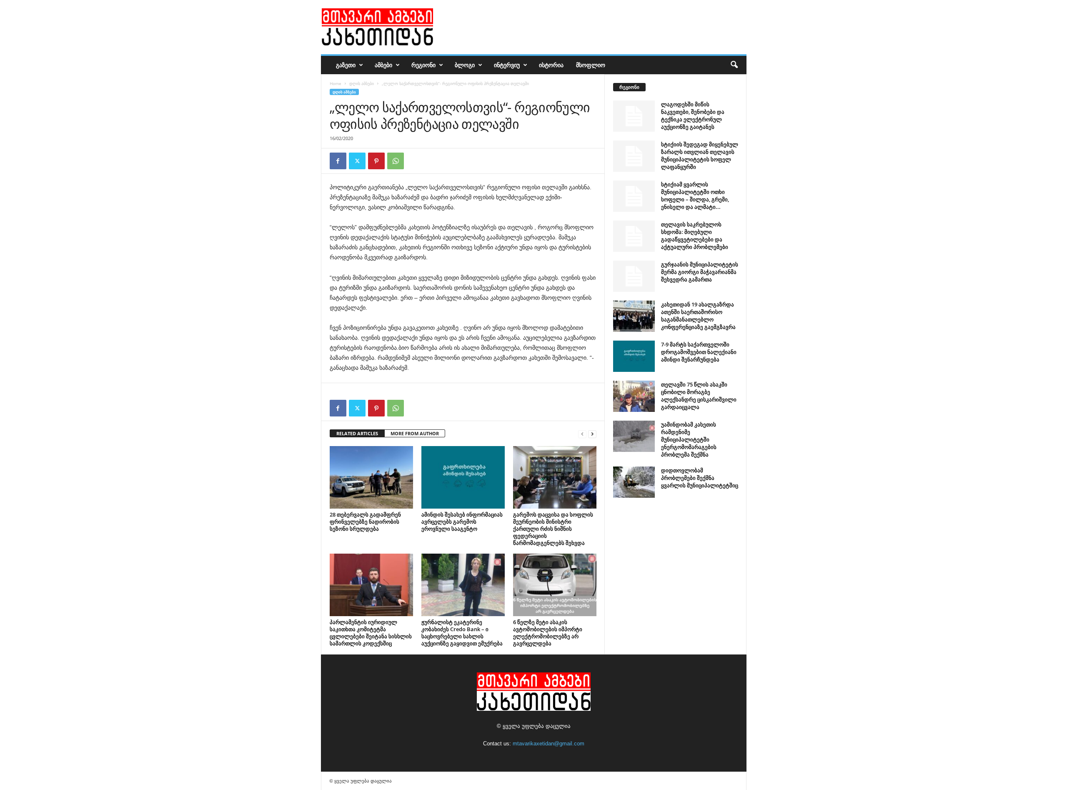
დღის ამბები (361, 83)
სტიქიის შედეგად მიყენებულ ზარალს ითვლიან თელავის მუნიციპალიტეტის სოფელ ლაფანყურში (699, 155)
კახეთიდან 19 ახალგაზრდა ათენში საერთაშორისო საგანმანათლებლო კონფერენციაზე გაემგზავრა (698, 316)
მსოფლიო (590, 65)
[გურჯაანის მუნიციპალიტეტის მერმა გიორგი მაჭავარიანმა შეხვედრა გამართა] (634, 276)
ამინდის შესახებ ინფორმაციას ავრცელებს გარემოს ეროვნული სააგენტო (462, 521)
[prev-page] (582, 433)
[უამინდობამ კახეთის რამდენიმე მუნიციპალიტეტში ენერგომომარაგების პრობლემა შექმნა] (634, 436)
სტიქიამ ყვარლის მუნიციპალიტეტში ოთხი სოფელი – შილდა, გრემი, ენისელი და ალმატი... (695, 196)
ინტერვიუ (507, 65)
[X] (357, 161)
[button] (734, 65)
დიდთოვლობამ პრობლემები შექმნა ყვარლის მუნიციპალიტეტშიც (699, 477)
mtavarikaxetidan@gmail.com (548, 743)
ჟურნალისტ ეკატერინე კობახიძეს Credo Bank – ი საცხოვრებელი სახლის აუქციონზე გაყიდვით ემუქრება (462, 632)
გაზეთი (346, 65)
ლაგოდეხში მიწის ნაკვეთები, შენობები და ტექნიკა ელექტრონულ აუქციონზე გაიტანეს (692, 115)
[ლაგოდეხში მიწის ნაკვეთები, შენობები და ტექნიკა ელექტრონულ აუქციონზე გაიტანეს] (634, 116)
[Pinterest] (376, 161)
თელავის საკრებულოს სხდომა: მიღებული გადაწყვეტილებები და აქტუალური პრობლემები (694, 236)
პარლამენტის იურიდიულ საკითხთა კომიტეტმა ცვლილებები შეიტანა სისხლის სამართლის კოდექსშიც (371, 632)
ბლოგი (465, 65)
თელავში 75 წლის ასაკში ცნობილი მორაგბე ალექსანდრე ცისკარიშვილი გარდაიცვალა (698, 396)
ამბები (383, 65)
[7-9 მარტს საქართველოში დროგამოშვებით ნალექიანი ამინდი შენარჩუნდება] (634, 356)
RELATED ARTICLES (357, 433)
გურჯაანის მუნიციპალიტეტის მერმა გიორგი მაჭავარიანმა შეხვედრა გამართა (699, 272)
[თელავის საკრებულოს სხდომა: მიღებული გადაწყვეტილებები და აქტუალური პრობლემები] (634, 236)
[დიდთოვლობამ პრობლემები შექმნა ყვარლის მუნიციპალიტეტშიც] (634, 482)
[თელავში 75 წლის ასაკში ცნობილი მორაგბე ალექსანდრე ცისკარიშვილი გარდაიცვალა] (634, 396)
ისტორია (551, 65)
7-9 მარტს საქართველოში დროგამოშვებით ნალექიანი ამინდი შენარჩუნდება (698, 352)
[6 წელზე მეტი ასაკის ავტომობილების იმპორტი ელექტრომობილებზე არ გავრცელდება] (554, 585)
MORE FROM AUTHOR (415, 433)
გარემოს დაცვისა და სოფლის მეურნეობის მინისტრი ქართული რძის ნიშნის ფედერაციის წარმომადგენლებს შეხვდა (553, 529)
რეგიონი (423, 65)
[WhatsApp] (395, 161)
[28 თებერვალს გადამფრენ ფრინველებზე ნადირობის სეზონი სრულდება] (371, 477)
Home (335, 83)
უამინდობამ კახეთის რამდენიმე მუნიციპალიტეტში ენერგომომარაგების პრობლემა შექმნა (688, 439)
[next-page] (592, 433)
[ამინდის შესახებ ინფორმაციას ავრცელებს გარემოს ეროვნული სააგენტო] (463, 477)
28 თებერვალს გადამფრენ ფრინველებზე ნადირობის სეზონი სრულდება (365, 521)
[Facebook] (338, 161)
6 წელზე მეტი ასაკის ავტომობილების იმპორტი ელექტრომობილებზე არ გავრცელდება (547, 632)
